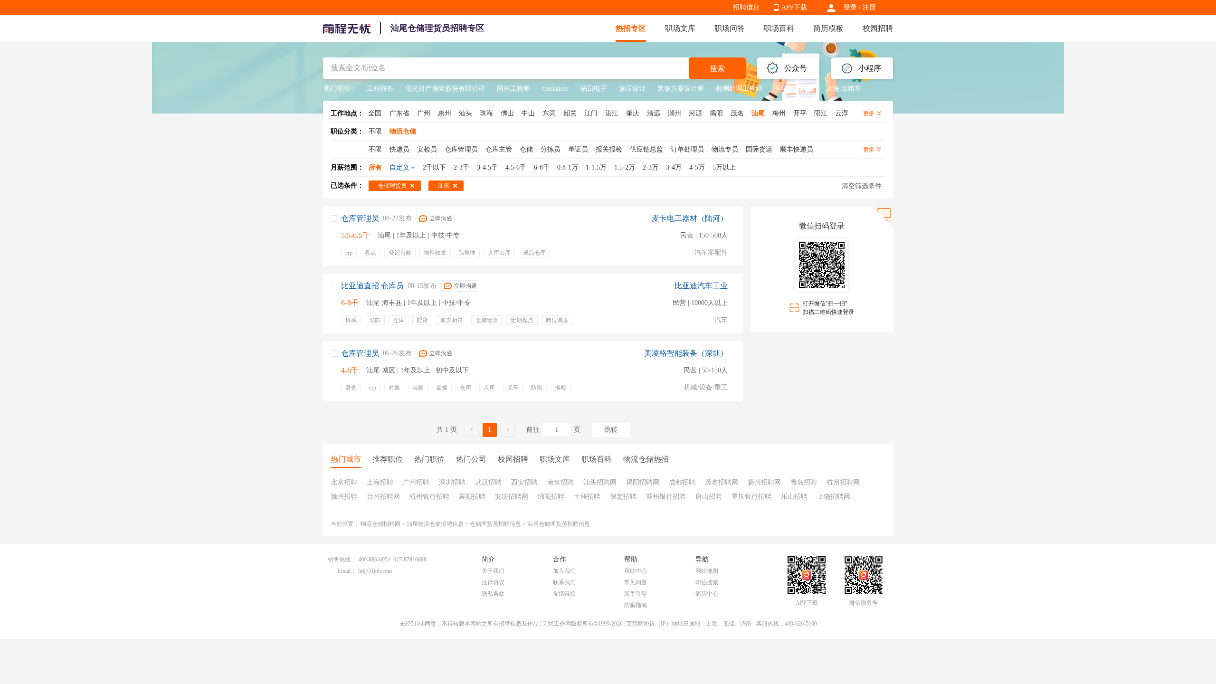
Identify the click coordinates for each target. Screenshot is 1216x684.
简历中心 (706, 593)
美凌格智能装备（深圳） (686, 353)
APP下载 (794, 7)
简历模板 (828, 28)
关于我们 (493, 571)
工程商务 (380, 88)
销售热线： (342, 559)
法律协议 (493, 582)
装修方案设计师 (680, 88)
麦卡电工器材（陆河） (690, 218)
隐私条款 (493, 593)
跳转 (611, 429)
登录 (850, 7)
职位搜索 (706, 582)
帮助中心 (635, 571)
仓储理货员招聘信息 (495, 524)
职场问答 (729, 28)
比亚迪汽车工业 (701, 286)
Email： (347, 571)
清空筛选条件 (862, 186)
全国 (374, 113)
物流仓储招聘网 (380, 524)
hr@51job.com (375, 571)
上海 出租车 (843, 88)
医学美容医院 (794, 88)
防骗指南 (635, 605)
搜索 (717, 69)
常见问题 (635, 582)
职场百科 (779, 28)
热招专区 (631, 28)
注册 (869, 7)
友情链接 (564, 593)
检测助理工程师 (739, 88)
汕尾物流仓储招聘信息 (435, 524)
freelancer (555, 88)
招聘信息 (746, 7)
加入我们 (564, 571)
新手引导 (635, 593)
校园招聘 (878, 28)
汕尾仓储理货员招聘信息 (558, 524)
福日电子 (593, 88)
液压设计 (632, 88)
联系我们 (564, 582)
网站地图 (706, 571)
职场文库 (680, 28)
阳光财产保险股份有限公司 (445, 88)
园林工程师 (513, 88)
